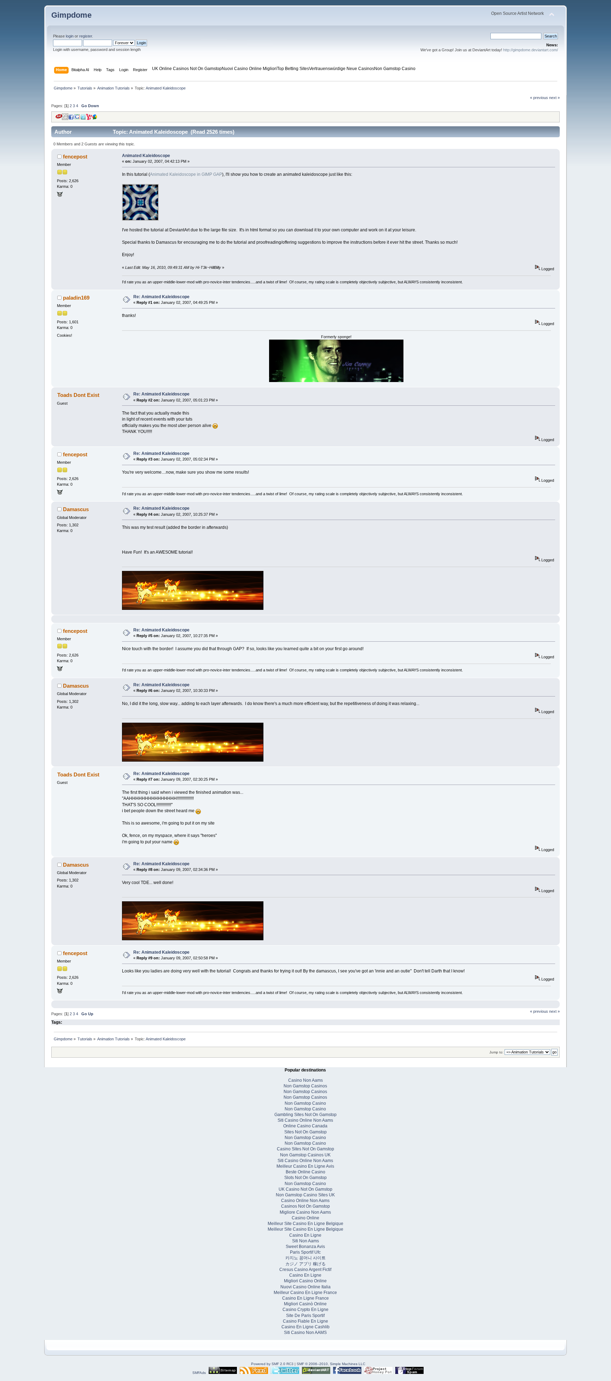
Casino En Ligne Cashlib (305, 1326)
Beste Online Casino (305, 1171)
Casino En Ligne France (305, 1298)
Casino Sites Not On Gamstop (305, 1148)
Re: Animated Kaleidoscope (161, 296)
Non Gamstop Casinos (305, 1086)
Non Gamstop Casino (394, 69)
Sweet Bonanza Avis (305, 1246)
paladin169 (76, 298)
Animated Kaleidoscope (146, 155)
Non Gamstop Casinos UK (305, 1154)
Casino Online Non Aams (305, 1200)
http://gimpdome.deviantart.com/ (530, 50)
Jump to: (496, 1052)
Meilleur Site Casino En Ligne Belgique (305, 1223)
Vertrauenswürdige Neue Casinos (341, 69)
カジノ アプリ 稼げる (305, 1263)
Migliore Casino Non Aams (305, 1212)
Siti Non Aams (305, 1240)
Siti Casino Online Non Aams (305, 1120)
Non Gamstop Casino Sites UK (305, 1194)
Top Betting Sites (293, 69)
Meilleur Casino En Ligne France (305, 1292)
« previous (539, 98)
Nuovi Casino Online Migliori (249, 69)
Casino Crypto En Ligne (305, 1309)
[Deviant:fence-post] (60, 195)
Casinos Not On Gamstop (305, 1206)
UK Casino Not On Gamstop (305, 1189)
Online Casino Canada (305, 1125)
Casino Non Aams (305, 1080)
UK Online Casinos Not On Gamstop (187, 69)
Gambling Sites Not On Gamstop (305, 1114)
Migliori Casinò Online (305, 1303)
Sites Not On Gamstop (305, 1131)
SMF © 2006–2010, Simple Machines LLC (331, 1364)
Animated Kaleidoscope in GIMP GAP (186, 174)
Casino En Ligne (305, 1235)
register (85, 36)
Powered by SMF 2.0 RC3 (272, 1364)
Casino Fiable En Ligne (305, 1321)
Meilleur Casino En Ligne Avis (305, 1166)
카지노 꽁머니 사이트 (305, 1257)
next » (554, 98)
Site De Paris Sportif (305, 1315)
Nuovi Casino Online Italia (305, 1286)
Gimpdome (71, 15)
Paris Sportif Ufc (305, 1252)
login (70, 36)
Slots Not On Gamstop (305, 1177)
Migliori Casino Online (305, 1280)
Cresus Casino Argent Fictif (305, 1269)
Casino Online (305, 1217)
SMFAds (199, 1373)
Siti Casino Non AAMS (305, 1332)
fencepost (75, 157)
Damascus (76, 509)
